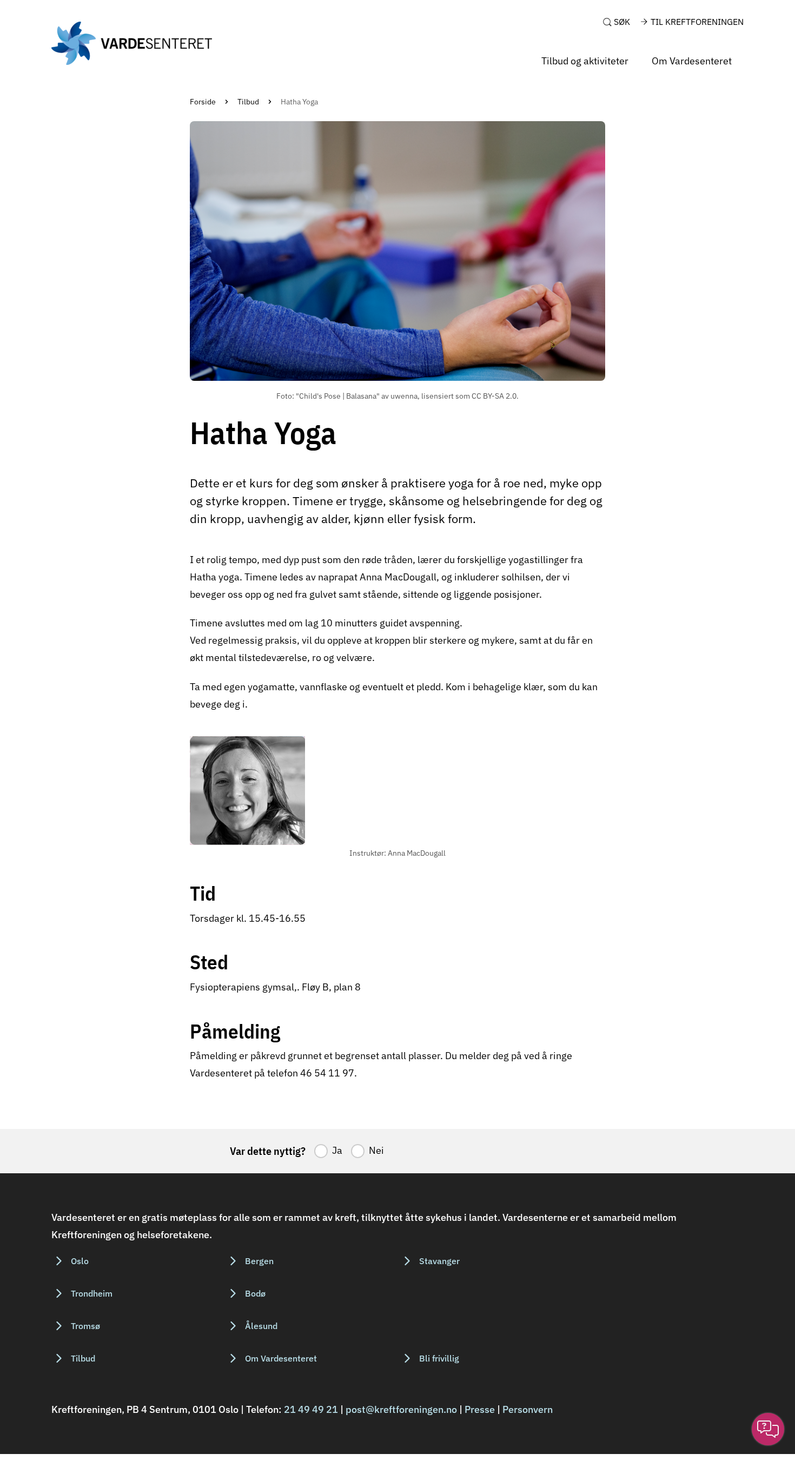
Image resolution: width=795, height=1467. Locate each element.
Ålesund (261, 1325)
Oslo (80, 1260)
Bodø (255, 1293)
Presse (480, 1409)
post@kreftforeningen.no (401, 1409)
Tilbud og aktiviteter (584, 61)
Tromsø (85, 1325)
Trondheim (91, 1293)
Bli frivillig (439, 1358)
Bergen (259, 1260)
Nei (376, 1150)
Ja (337, 1150)
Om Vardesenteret (692, 61)
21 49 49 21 (311, 1409)
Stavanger (439, 1260)
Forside (203, 102)
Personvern (527, 1409)
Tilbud (248, 102)
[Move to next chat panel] (768, 1429)
